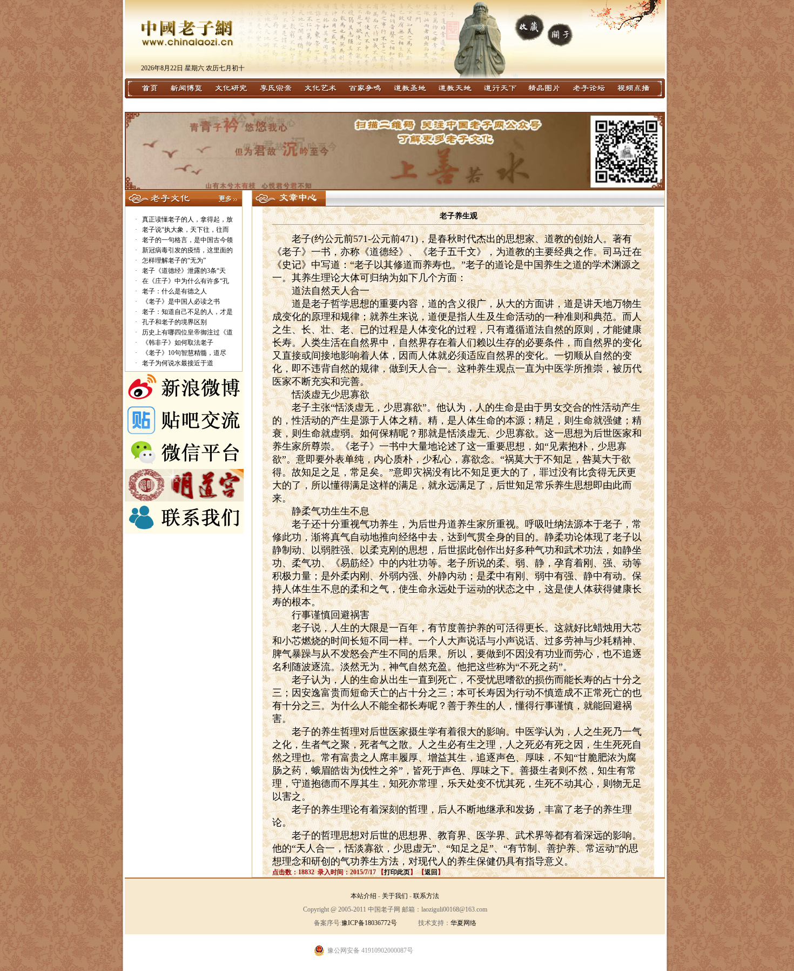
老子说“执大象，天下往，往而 (185, 229)
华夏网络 (463, 923)
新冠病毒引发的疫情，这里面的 (187, 250)
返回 (431, 872)
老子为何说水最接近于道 (177, 363)
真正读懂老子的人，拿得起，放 (187, 219)
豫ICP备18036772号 (369, 923)
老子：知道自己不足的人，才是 (187, 312)
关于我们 (395, 896)
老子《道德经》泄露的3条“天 (184, 270)
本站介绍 (363, 896)
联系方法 (426, 896)
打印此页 (397, 872)
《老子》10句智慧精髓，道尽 (184, 353)
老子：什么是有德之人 (174, 291)
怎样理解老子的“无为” (174, 260)
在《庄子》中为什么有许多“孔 (185, 281)
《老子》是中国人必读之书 (181, 301)
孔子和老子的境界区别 (174, 322)
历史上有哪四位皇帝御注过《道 (187, 332)
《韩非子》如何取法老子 (177, 342)
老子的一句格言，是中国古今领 (187, 240)
